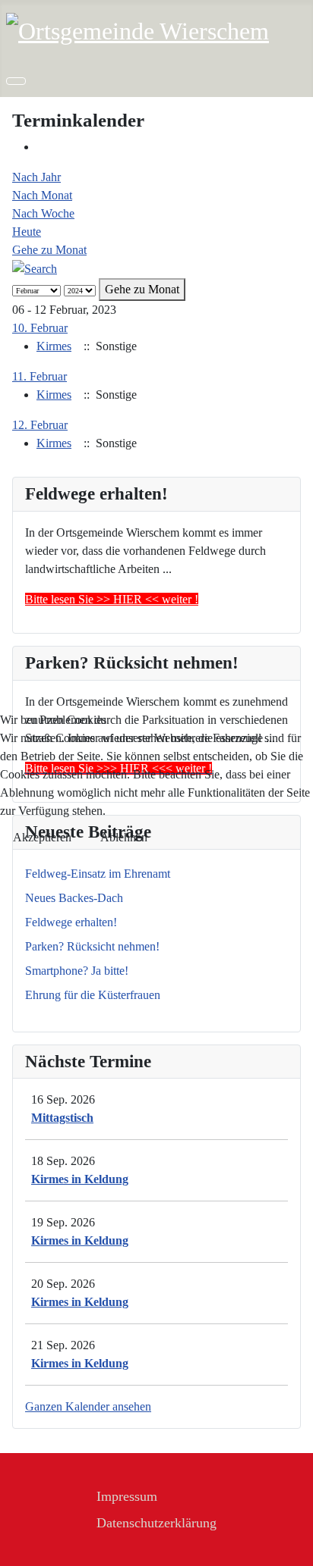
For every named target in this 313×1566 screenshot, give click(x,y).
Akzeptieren (42, 837)
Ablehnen (123, 837)
